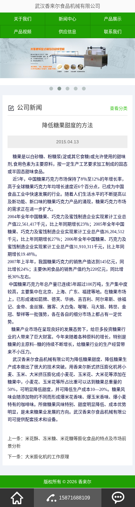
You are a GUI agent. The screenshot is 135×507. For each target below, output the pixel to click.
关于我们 (22, 18)
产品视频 (22, 31)
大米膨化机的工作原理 (47, 456)
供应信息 (67, 31)
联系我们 (113, 31)
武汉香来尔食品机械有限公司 (67, 6)
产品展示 (113, 18)
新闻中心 (67, 18)
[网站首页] (17, 497)
